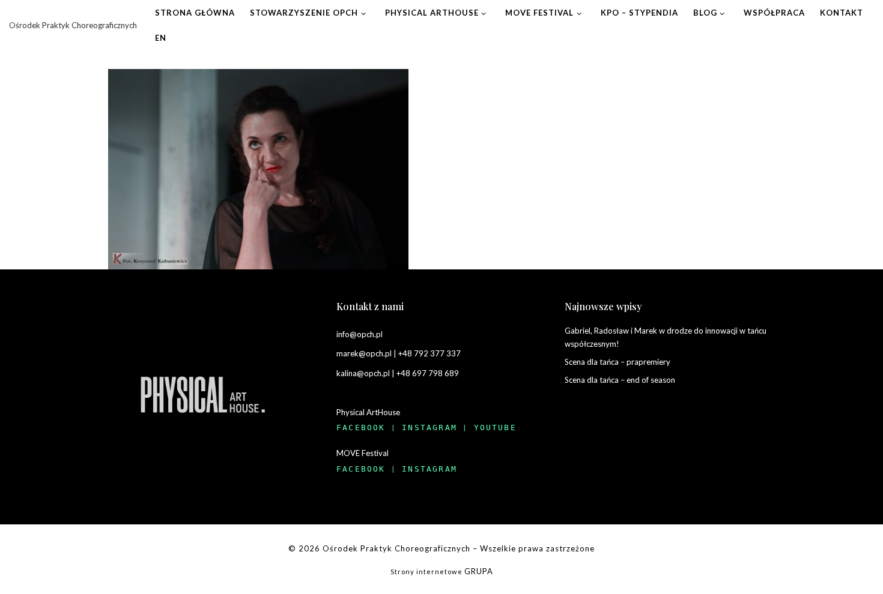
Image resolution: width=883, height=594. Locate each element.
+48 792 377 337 (429, 353)
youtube (495, 427)
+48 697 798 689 (427, 373)
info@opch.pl (359, 334)
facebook (361, 427)
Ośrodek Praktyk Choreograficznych (396, 548)
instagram (429, 427)
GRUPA (478, 571)
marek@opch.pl (364, 353)
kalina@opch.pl (363, 373)
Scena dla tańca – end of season (620, 380)
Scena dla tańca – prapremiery (617, 362)
